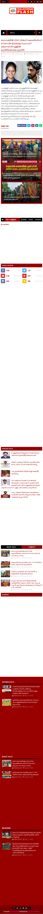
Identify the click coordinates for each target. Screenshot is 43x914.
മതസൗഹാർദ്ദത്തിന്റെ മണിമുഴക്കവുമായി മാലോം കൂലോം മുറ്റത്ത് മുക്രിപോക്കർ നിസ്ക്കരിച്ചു (26, 834)
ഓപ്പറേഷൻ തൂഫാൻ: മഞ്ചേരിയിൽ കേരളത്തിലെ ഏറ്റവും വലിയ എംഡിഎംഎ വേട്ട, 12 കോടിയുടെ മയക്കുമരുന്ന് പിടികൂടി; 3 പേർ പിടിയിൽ (26, 583)
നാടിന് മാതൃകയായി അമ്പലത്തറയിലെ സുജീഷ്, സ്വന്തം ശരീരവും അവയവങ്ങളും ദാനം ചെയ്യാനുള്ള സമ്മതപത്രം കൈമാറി (26, 689)
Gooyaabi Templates (33, 911)
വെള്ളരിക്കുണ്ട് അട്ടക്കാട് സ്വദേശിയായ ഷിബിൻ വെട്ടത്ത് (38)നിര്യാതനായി (25, 454)
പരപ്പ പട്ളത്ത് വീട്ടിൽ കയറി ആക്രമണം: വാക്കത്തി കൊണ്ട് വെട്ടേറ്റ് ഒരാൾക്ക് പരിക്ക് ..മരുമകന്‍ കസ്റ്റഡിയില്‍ (25, 494)
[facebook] (28, 1)
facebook (38, 220)
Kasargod (7, 193)
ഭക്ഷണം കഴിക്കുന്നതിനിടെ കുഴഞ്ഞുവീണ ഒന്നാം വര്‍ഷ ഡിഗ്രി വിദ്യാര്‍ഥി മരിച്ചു (25, 463)
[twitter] (31, 1)
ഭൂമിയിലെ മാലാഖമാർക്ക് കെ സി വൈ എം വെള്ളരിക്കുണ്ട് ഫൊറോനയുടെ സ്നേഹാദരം (25, 702)
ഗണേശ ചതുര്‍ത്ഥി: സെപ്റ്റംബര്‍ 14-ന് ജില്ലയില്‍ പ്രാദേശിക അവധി (21, 198)
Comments (31, 547)
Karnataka (29, 54)
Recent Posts (11, 547)
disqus (31, 220)
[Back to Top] (29, 908)
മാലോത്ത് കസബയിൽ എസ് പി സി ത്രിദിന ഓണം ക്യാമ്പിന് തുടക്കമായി (22, 176)
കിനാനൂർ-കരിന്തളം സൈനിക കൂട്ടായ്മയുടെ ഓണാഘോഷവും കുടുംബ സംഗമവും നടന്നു (20, 155)
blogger (23, 220)
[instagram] (38, 1)
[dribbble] (34, 1)
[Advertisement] (21, 308)
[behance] (41, 1)
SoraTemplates (14, 911)
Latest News (7, 150)
